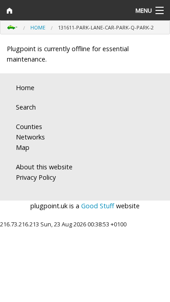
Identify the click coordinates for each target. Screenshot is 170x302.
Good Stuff (97, 205)
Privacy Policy (36, 177)
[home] (63, 10)
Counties (29, 126)
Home (37, 27)
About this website (44, 167)
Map (22, 147)
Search (26, 107)
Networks (30, 137)
